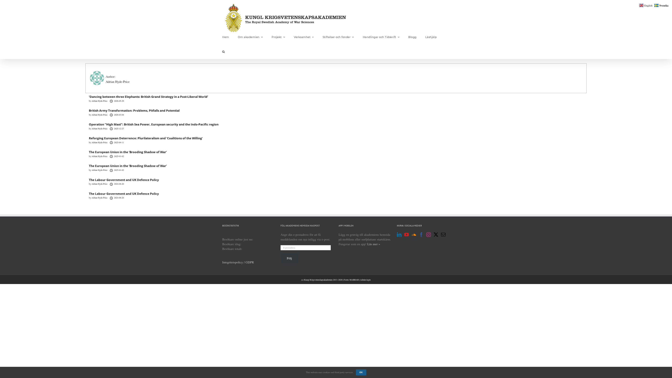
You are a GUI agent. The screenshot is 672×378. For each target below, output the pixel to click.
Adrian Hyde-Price (118, 81)
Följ (289, 258)
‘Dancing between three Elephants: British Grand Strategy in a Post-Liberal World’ (148, 97)
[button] (223, 51)
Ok (361, 372)
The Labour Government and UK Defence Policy (124, 180)
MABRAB (354, 279)
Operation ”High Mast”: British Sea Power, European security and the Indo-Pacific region (154, 124)
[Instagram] (428, 234)
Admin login (365, 279)
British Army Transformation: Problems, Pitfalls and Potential (134, 110)
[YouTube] (406, 234)
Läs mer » (373, 244)
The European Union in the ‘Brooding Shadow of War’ (128, 152)
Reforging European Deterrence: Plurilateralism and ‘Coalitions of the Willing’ (146, 138)
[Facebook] (421, 234)
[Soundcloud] (414, 234)
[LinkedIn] (399, 234)
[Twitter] (436, 234)
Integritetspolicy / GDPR (238, 262)
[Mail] (443, 234)
